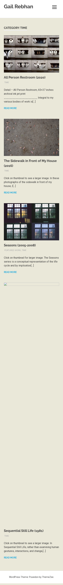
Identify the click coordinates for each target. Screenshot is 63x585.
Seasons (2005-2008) (20, 245)
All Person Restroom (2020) (24, 77)
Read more (10, 108)
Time (6, 82)
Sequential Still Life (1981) (23, 531)
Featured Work (12, 250)
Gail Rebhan (18, 6)
